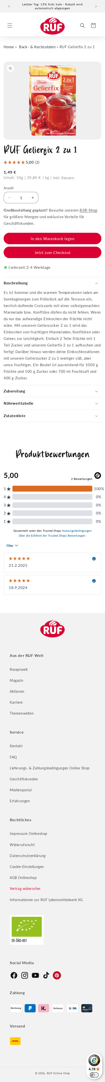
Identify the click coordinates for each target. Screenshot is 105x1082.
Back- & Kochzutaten (37, 47)
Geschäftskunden (24, 779)
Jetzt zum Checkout (53, 252)
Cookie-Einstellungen (27, 867)
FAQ (13, 757)
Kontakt (16, 746)
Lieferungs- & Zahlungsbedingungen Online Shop (50, 768)
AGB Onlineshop (23, 878)
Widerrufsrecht (22, 845)
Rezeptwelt (19, 669)
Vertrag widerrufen (25, 888)
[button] (9, 25)
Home (9, 47)
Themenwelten (22, 713)
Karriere (16, 702)
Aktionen (17, 691)
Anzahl (8, 188)
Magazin (16, 680)
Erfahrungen (20, 801)
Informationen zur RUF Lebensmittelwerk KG (46, 900)
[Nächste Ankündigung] (96, 6)
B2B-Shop (88, 210)
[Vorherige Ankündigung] (9, 6)
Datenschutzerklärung (28, 856)
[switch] (94, 1075)
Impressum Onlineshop (28, 833)
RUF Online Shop (58, 1073)
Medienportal (21, 790)
